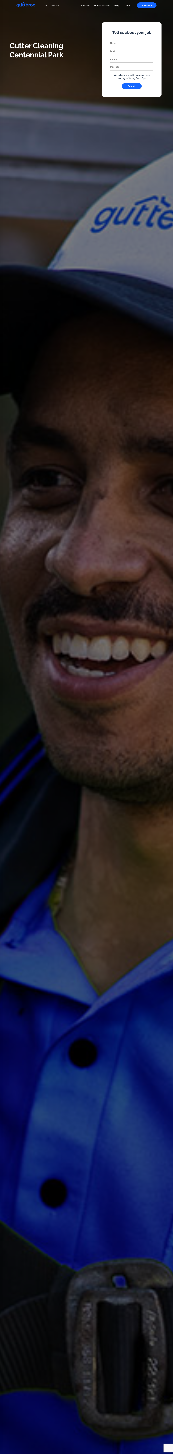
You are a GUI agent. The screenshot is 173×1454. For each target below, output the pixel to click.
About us (85, 5)
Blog (116, 5)
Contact (128, 5)
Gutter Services (102, 5)
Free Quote (147, 5)
